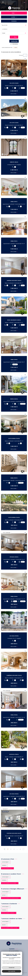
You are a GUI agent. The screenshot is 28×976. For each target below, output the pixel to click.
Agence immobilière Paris (7, 47)
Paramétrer (11, 967)
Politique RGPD (24, 972)
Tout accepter (11, 971)
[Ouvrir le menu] (3, 2)
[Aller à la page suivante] (23, 849)
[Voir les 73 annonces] (14, 41)
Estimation (14, 21)
